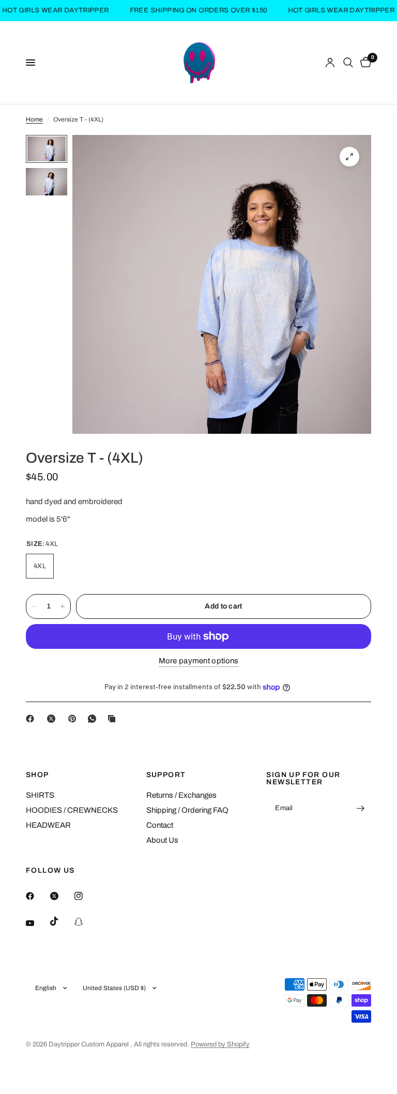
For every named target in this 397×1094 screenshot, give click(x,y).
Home (34, 119)
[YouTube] (37, 922)
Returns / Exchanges (181, 795)
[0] (364, 62)
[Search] (348, 62)
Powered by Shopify (220, 1044)
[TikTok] (61, 921)
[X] (53, 718)
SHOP (37, 775)
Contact (159, 825)
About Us (162, 840)
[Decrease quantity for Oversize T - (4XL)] (34, 606)
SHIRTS (40, 795)
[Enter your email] (360, 808)
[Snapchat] (85, 921)
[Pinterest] (74, 718)
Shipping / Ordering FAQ (187, 810)
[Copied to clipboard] (114, 718)
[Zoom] (349, 156)
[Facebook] (32, 718)
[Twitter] (61, 896)
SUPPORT (166, 775)
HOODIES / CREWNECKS (72, 810)
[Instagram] (85, 896)
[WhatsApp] (94, 718)
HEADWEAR (48, 825)
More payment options (199, 661)
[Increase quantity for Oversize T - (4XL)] (62, 606)
